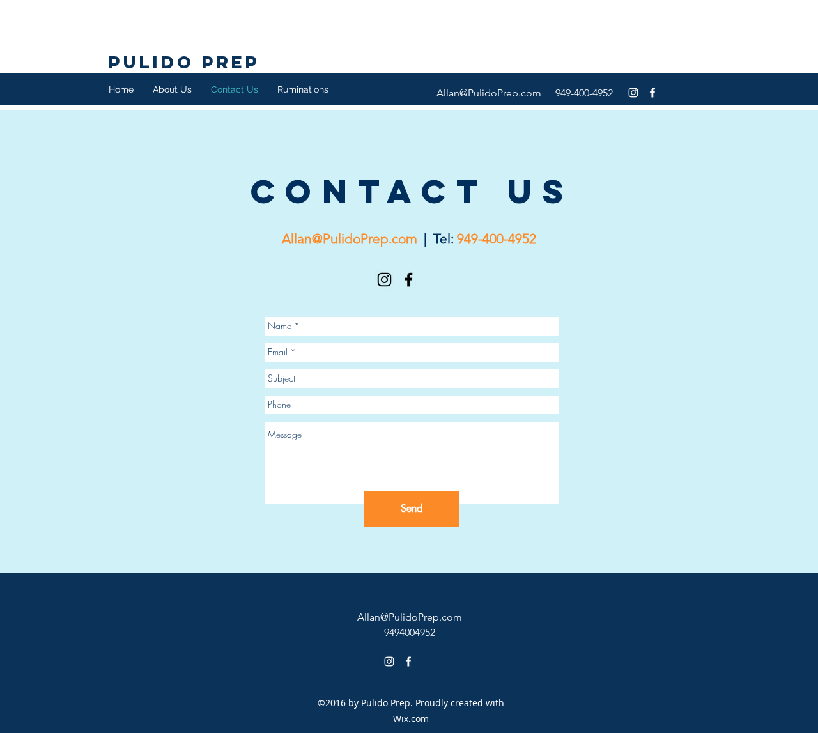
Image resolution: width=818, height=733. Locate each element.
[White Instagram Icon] (633, 92)
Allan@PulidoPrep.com (488, 93)
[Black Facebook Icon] (408, 279)
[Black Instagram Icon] (384, 279)
